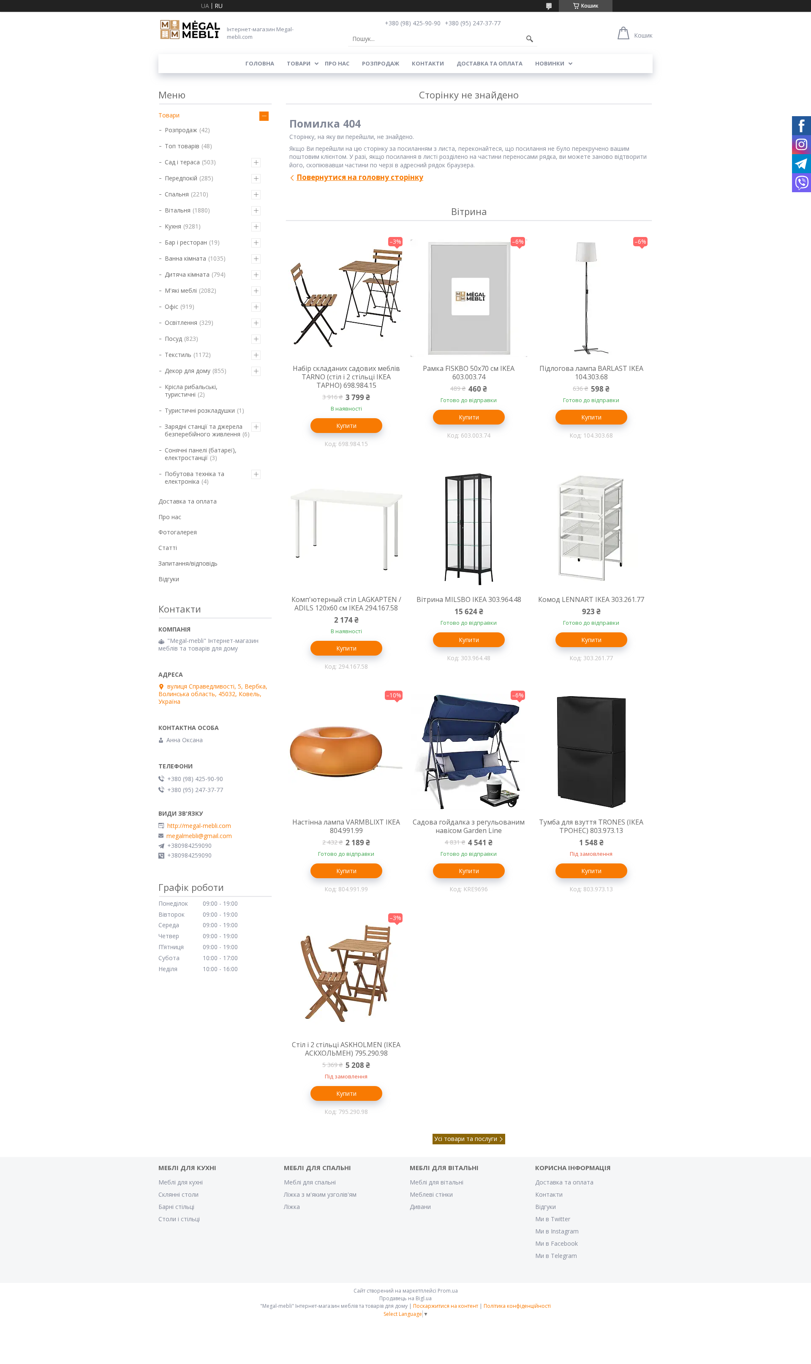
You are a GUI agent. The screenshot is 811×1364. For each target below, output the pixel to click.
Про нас (337, 63)
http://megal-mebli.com (199, 826)
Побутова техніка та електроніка (194, 477)
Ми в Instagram (557, 1231)
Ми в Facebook (556, 1243)
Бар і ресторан (186, 242)
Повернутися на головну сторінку (360, 177)
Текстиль (178, 355)
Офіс (171, 306)
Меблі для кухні (180, 1182)
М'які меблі (181, 290)
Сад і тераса (182, 162)
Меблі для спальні (310, 1182)
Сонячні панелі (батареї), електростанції (201, 454)
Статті (167, 548)
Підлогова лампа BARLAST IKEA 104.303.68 (591, 372)
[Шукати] (530, 39)
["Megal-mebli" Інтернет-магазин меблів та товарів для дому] (190, 30)
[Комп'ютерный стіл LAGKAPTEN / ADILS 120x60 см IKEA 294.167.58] (346, 529)
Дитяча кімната (187, 274)
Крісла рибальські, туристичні (191, 390)
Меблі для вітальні (436, 1182)
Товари (298, 63)
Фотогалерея (177, 532)
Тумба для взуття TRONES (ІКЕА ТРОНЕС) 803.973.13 (591, 826)
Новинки (549, 63)
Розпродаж (380, 63)
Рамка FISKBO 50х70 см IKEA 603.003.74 (468, 372)
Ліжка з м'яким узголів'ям (320, 1194)
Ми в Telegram (556, 1256)
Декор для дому (187, 371)
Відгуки (168, 579)
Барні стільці (176, 1207)
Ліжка (292, 1207)
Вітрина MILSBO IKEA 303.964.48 (468, 599)
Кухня (173, 226)
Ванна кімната (185, 258)
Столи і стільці (179, 1219)
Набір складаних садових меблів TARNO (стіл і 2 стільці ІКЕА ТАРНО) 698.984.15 (346, 376)
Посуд (173, 339)
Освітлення (181, 323)
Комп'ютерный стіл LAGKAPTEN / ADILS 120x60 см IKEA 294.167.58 (346, 603)
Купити (346, 426)
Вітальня (178, 210)
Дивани (420, 1207)
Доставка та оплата (490, 63)
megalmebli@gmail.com (199, 836)
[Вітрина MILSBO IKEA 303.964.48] (469, 529)
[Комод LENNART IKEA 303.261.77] (591, 529)
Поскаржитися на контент (445, 1306)
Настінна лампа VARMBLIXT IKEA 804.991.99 (346, 826)
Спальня (177, 194)
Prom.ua (448, 1290)
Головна (259, 63)
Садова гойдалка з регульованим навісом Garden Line (469, 826)
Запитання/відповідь (188, 563)
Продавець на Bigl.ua (405, 1298)
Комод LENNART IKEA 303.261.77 (591, 599)
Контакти (428, 63)
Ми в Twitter (552, 1219)
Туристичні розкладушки (200, 410)
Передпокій (181, 178)
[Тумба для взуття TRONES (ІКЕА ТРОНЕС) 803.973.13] (591, 752)
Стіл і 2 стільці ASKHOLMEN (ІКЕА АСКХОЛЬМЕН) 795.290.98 (346, 1048)
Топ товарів (182, 146)
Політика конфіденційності (517, 1306)
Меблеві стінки (431, 1194)
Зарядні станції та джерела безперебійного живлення (203, 430)
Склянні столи (178, 1194)
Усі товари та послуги (465, 1139)
